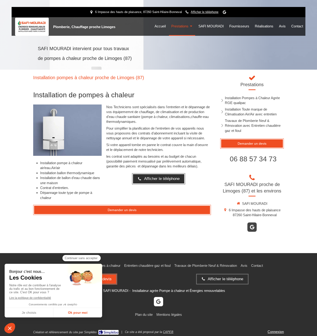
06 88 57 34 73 (253, 159)
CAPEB (168, 332)
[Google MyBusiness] (224, 13)
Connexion (276, 332)
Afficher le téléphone (204, 12)
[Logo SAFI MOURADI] (31, 31)
